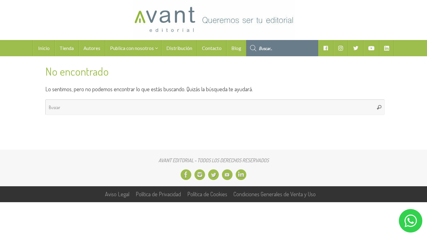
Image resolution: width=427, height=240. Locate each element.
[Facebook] (186, 174)
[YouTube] (227, 174)
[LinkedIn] (241, 174)
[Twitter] (213, 174)
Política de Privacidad (158, 194)
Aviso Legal (117, 194)
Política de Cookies (207, 194)
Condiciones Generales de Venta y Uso (275, 194)
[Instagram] (199, 174)
